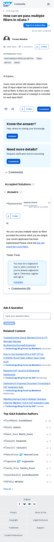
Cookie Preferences (13, 535)
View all (7, 489)
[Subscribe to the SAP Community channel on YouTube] (29, 504)
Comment (44, 109)
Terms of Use (40, 512)
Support (40, 528)
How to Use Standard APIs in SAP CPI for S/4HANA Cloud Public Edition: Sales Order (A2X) (24, 358)
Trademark (13, 528)
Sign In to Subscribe (35, 25)
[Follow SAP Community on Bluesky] (24, 504)
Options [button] (49, 25)
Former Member (20, 39)
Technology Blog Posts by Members (23, 348)
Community (19, 4)
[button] (37, 46)
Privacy (13, 512)
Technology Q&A (12, 11)
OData (39, 58)
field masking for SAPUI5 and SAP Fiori (18, 58)
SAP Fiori (7, 63)
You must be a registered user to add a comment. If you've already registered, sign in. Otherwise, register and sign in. (26, 270)
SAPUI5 (17, 63)
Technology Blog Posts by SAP (20, 378)
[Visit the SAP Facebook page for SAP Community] (19, 504)
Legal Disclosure (40, 520)
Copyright (13, 520)
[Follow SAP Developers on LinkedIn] (34, 504)
